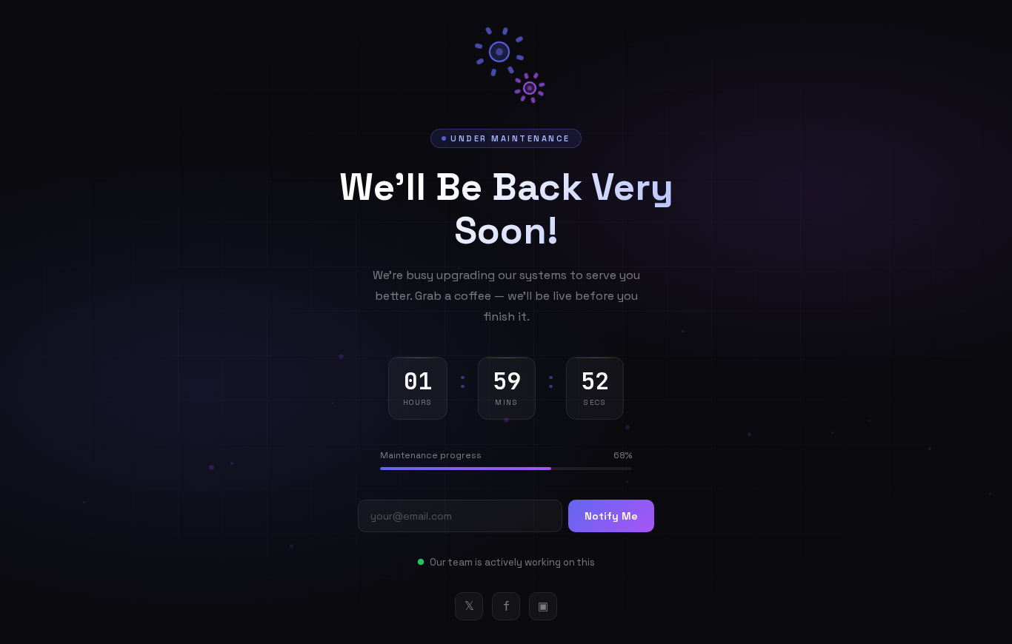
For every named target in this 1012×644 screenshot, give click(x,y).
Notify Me (611, 516)
